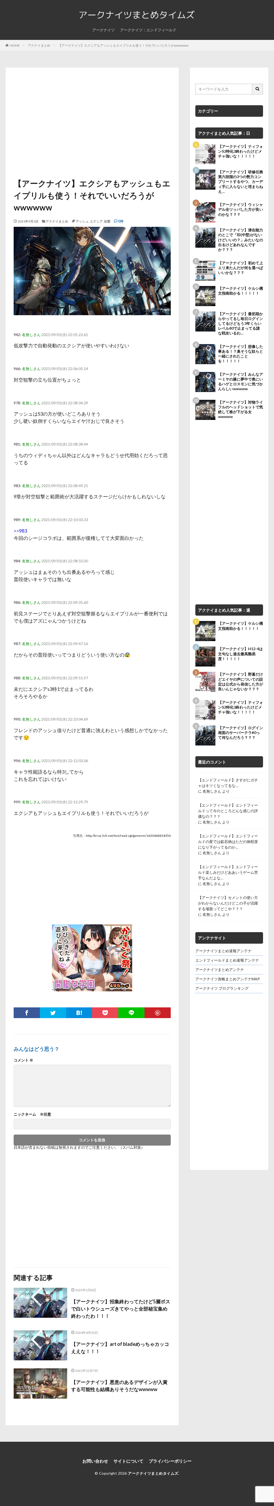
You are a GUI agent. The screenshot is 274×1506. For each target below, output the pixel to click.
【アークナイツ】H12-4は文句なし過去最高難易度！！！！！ (240, 653)
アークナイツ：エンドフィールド (148, 30)
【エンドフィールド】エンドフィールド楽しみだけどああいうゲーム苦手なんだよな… (228, 872)
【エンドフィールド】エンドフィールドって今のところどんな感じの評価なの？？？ (228, 811)
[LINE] (131, 1012)
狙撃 (107, 221)
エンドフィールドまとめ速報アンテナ (227, 960)
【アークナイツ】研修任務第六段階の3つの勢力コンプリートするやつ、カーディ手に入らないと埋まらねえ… (240, 182)
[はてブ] (79, 1012)
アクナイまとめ (39, 45)
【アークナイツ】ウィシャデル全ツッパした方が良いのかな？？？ (240, 209)
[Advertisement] (92, 123)
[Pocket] (105, 1012)
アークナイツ (103, 30)
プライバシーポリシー (170, 1460)
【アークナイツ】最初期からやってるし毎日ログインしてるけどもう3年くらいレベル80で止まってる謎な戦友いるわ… (240, 323)
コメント (23, 1060)
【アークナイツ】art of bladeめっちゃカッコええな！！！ (120, 1347)
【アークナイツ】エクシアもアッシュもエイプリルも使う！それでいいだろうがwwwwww (123, 45)
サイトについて (128, 1460)
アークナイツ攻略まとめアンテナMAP (227, 979)
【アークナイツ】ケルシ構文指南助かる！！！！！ (240, 290)
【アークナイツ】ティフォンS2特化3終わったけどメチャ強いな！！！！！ (240, 151)
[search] (257, 89)
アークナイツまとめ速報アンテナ (223, 950)
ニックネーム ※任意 (32, 1114)
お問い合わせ (95, 1460)
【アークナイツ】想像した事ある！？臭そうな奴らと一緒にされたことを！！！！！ (240, 353)
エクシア (96, 221)
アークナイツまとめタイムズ (153, 1473)
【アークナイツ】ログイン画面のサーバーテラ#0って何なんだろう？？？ (240, 732)
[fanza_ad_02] (92, 987)
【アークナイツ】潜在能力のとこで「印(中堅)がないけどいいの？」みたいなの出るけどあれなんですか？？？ (240, 240)
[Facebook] (27, 1012)
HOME (15, 45)
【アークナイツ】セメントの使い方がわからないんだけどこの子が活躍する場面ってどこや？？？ (228, 903)
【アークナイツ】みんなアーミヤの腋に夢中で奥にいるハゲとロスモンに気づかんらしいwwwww (240, 381)
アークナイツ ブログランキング (222, 988)
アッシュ (82, 221)
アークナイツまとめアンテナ (219, 969)
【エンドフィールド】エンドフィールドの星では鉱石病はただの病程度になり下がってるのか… (228, 841)
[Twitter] (53, 1012)
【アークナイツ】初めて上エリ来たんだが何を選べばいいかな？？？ (240, 268)
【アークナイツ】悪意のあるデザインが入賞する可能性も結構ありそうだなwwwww (119, 1385)
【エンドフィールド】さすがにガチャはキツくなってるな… (228, 783)
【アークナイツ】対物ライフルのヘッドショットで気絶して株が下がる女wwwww (240, 409)
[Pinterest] (157, 1012)
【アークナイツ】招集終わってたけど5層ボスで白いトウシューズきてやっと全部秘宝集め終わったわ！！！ (120, 1308)
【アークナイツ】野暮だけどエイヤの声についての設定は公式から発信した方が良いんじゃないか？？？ (240, 681)
